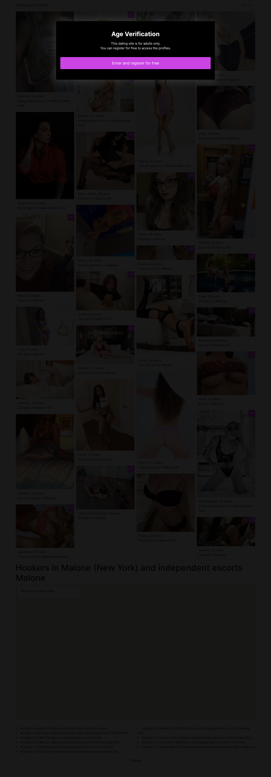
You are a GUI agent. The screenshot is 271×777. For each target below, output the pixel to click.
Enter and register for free (135, 63)
